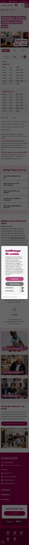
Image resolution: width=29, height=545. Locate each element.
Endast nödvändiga (14, 284)
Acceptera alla (14, 279)
